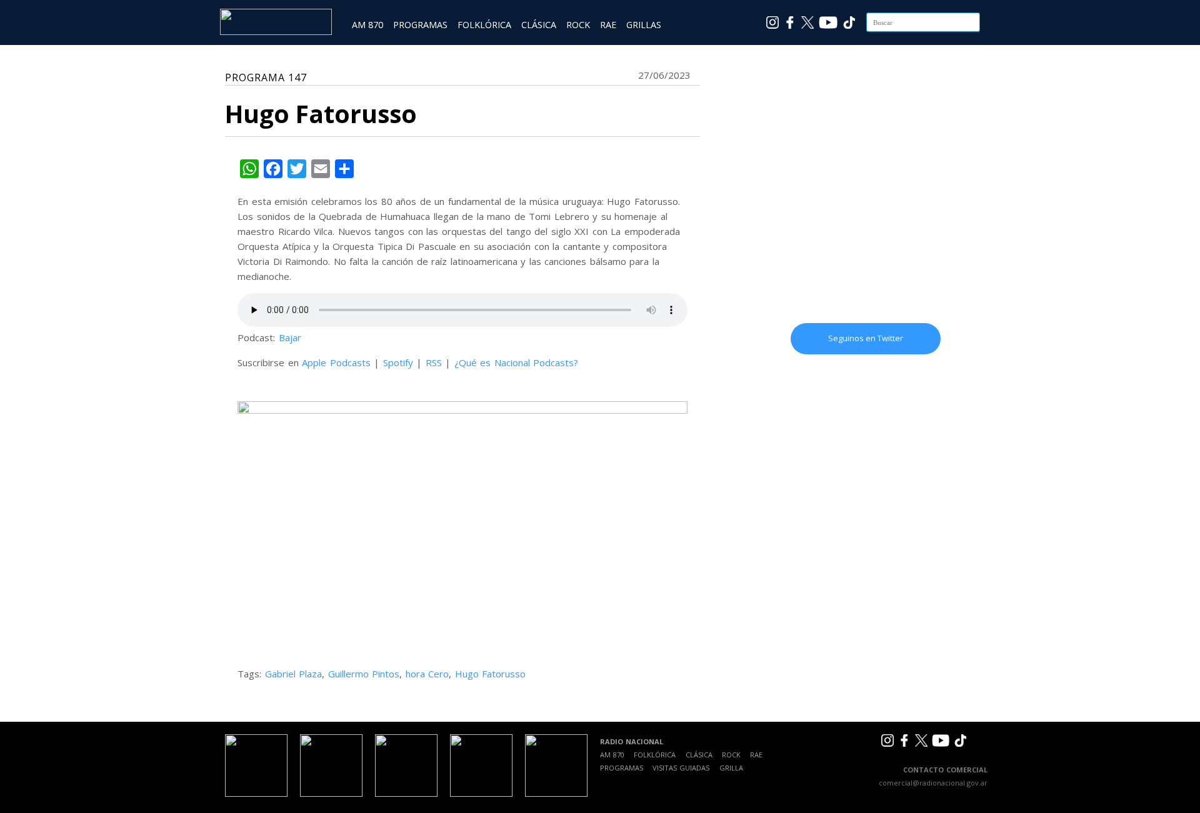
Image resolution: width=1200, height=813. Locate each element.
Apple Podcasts (336, 362)
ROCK (578, 25)
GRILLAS (643, 25)
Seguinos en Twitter (865, 338)
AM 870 (367, 25)
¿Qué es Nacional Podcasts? (516, 362)
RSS (434, 362)
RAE (608, 25)
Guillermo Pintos (364, 673)
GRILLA (731, 767)
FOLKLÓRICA (484, 25)
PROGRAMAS (420, 25)
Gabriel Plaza (293, 673)
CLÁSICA (538, 25)
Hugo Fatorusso (490, 673)
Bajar (290, 337)
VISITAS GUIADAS (680, 767)
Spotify (398, 362)
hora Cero (427, 673)
